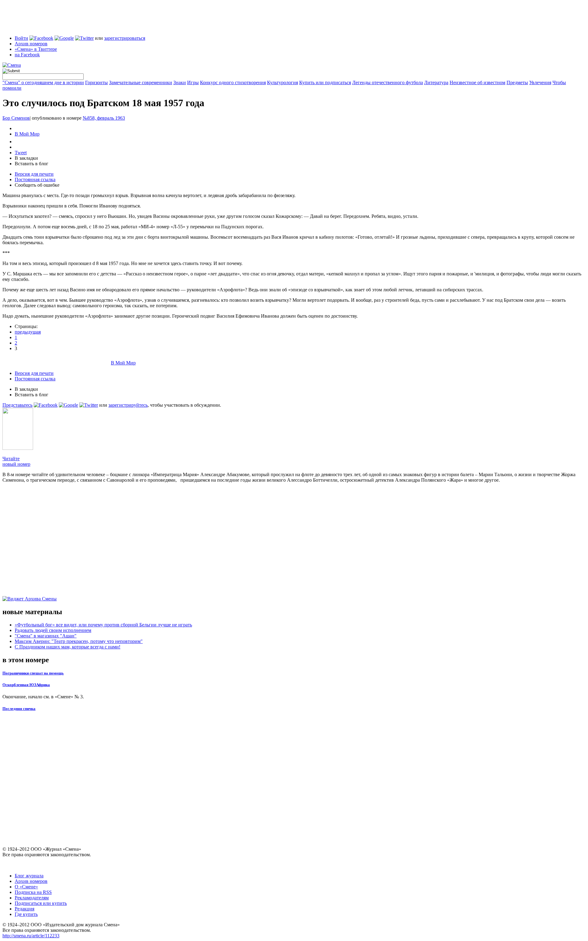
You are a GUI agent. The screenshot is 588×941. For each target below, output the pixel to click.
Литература (436, 82)
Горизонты (96, 82)
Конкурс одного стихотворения (233, 82)
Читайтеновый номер (16, 461)
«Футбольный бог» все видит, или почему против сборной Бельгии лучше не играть (103, 624)
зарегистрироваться (124, 38)
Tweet (21, 152)
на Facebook (27, 54)
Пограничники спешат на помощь (33, 673)
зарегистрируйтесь (128, 405)
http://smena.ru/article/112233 (30, 935)
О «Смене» (26, 886)
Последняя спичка (19, 708)
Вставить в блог (31, 163)
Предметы (517, 82)
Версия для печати (34, 174)
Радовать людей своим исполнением (53, 630)
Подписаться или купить (41, 903)
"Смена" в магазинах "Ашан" (46, 635)
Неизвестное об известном (477, 82)
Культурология (282, 82)
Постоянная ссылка (35, 179)
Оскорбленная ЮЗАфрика (26, 684)
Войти (21, 38)
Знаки (179, 82)
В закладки (26, 158)
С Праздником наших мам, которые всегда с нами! (67, 646)
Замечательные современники (140, 82)
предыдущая (28, 331)
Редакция (24, 908)
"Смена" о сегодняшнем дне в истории (43, 82)
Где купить (26, 914)
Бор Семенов (16, 118)
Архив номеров (31, 43)
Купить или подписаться (325, 82)
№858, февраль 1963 (104, 118)
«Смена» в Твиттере (36, 49)
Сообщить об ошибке (37, 185)
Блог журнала (29, 875)
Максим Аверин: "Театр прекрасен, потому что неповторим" (79, 641)
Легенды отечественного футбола (387, 82)
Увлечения (540, 82)
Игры (193, 82)
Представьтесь (17, 405)
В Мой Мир (27, 133)
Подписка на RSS (33, 892)
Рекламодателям (32, 897)
